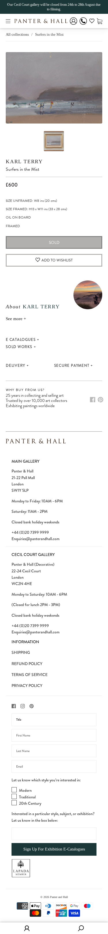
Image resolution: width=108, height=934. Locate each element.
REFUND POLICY (27, 664)
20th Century (30, 803)
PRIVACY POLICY (27, 685)
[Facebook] (92, 400)
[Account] (73, 25)
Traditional (27, 797)
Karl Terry (24, 161)
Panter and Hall (59, 897)
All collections (17, 34)
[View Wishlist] (91, 21)
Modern (25, 790)
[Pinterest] (100, 400)
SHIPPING (21, 652)
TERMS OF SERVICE (30, 674)
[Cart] (99, 21)
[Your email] (54, 766)
